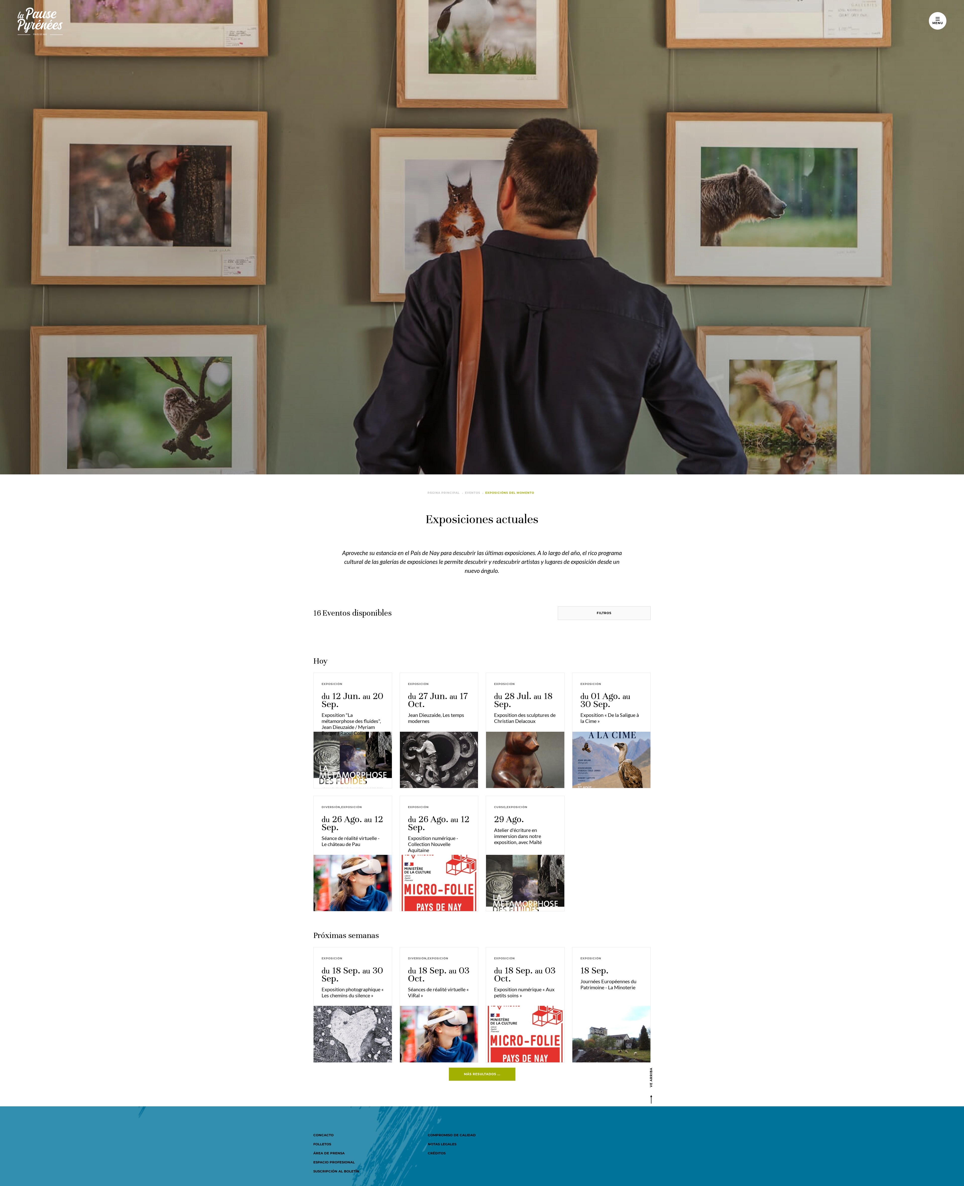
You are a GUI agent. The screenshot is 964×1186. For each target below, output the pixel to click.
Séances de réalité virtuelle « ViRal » (438, 992)
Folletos (322, 1144)
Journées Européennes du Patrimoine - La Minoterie (608, 984)
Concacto (323, 1135)
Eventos (472, 493)
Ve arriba (651, 1077)
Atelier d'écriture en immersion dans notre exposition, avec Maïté (518, 836)
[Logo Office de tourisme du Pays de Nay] (56, 21)
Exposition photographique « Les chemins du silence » (353, 992)
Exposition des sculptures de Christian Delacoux (525, 718)
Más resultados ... (482, 1074)
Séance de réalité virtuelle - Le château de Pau (351, 841)
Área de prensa (329, 1153)
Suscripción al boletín (336, 1171)
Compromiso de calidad (452, 1135)
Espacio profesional (334, 1162)
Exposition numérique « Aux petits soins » (524, 992)
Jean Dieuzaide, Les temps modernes (436, 718)
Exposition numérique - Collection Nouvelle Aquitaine (433, 844)
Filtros (604, 613)
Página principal (444, 493)
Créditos (437, 1153)
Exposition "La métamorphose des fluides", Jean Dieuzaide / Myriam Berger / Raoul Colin (351, 724)
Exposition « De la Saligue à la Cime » (609, 718)
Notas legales (442, 1144)
